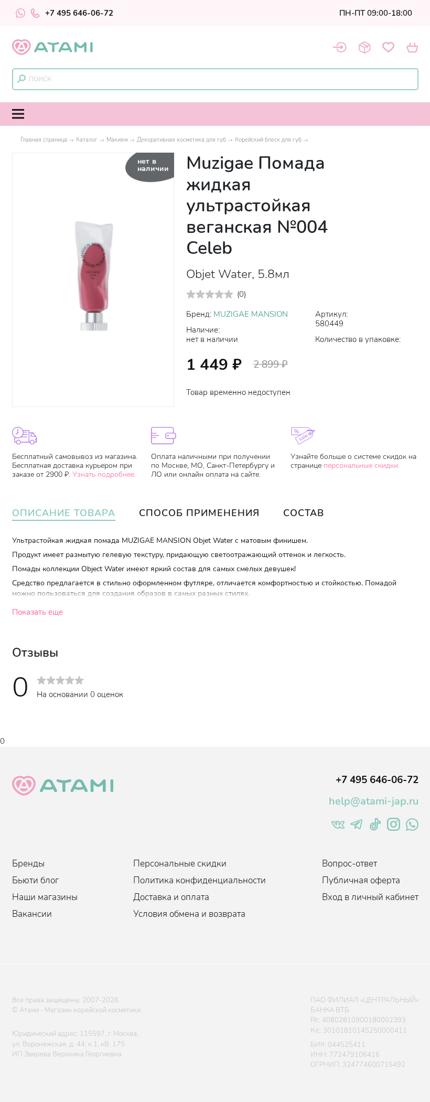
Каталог (87, 140)
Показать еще (37, 612)
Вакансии (32, 914)
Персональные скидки (180, 864)
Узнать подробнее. (104, 474)
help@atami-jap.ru (373, 801)
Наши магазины (45, 897)
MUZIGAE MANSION (250, 314)
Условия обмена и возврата (189, 914)
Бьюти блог (35, 880)
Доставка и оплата (171, 897)
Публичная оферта (361, 880)
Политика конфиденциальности (199, 880)
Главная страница (43, 140)
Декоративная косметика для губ (181, 140)
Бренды (28, 864)
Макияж (117, 140)
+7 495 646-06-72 (79, 13)
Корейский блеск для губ (268, 140)
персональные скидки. (362, 465)
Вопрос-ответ (349, 864)
